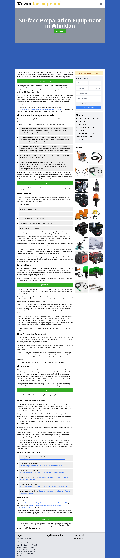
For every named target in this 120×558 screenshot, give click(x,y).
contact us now (45, 81)
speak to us (45, 183)
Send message (89, 108)
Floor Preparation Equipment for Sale (88, 118)
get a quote (45, 285)
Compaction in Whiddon (24, 539)
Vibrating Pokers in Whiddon (26, 551)
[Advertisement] (60, 56)
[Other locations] (96, 4)
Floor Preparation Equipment (86, 127)
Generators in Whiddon (24, 543)
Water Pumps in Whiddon (24, 553)
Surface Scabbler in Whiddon (85, 133)
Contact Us (79, 139)
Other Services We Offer (84, 136)
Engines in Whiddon (23, 541)
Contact (19, 556)
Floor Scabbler (81, 121)
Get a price (45, 519)
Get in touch (60, 31)
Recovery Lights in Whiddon (25, 547)
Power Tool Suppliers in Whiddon (27, 545)
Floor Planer (80, 130)
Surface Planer (81, 124)
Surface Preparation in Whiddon (27, 549)
